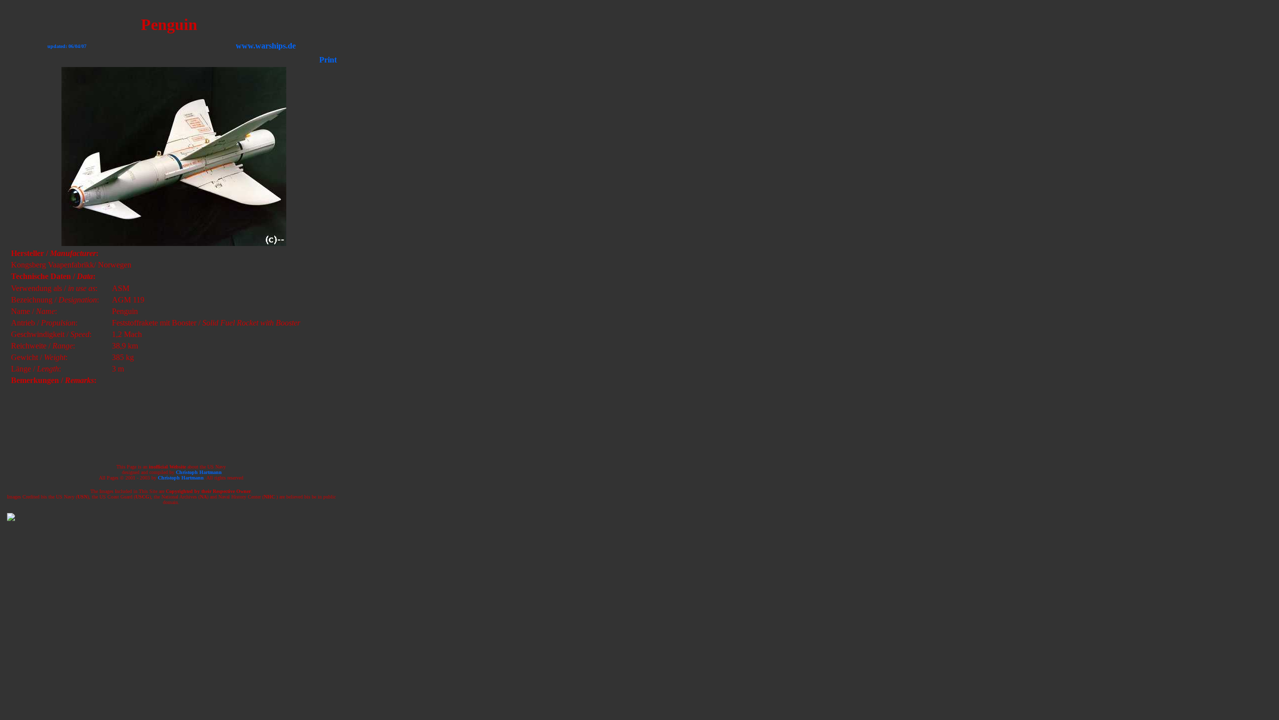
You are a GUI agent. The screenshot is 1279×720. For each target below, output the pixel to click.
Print (328, 60)
